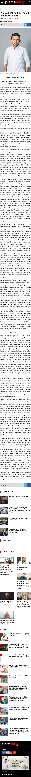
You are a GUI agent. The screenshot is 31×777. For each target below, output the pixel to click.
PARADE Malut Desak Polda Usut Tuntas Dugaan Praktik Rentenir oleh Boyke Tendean (23, 585)
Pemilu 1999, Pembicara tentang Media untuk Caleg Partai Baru (18, 530)
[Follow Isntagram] (10, 752)
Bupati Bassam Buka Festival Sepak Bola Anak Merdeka (19, 708)
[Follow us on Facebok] (3, 752)
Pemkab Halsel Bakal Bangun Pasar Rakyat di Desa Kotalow (7, 622)
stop (10, 21)
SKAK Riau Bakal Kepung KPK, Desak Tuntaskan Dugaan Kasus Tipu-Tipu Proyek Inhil (19, 646)
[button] (29, 1)
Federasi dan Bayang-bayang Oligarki (22, 567)
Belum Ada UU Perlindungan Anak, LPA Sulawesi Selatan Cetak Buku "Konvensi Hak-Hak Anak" (19, 510)
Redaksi (4, 774)
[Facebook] (29, 24)
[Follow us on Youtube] (14, 752)
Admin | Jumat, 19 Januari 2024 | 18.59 (9, 18)
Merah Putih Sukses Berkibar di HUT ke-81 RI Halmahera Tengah (19, 666)
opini (5, 9)
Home (1, 9)
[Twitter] (25, 24)
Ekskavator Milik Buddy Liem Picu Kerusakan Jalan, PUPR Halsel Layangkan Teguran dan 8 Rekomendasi (19, 731)
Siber (10, 774)
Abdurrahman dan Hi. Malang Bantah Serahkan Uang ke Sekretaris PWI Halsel (18, 698)
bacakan (4, 21)
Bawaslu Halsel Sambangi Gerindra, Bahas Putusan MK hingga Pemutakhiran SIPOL (23, 604)
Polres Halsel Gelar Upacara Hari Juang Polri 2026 (18, 718)
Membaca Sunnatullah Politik (18, 496)
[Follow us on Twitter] (7, 752)
